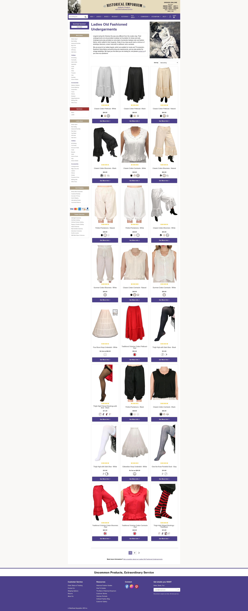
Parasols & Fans (75, 177)
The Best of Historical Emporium (106, 591)
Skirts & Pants (74, 156)
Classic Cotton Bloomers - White (164, 228)
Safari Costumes (75, 226)
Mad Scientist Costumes (77, 228)
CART (174, 16)
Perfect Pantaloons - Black (135, 407)
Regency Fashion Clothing (77, 224)
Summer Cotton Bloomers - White (105, 287)
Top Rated (73, 47)
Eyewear (73, 96)
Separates (73, 64)
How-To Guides (101, 588)
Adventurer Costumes (76, 231)
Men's (72, 112)
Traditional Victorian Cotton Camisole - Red (135, 526)
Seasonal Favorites (75, 43)
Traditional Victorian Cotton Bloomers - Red (105, 526)
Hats (72, 75)
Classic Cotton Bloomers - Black (105, 168)
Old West (133, 16)
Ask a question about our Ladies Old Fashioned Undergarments (142, 559)
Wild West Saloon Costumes (78, 235)
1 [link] (130, 553)
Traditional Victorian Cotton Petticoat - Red (135, 347)
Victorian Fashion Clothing (77, 222)
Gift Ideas (73, 50)
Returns (70, 593)
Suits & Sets (74, 62)
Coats (72, 66)
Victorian (124, 16)
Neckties (73, 77)
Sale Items (73, 52)
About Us (70, 596)
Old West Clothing (75, 220)
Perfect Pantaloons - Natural (105, 228)
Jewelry (73, 170)
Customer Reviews (75, 193)
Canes (72, 91)
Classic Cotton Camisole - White (135, 168)
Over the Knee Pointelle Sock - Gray (164, 466)
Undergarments (75, 166)
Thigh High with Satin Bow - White (105, 466)
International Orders (76, 200)
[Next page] (139, 553)
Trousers (73, 73)
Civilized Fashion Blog (103, 599)
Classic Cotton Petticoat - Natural (164, 108)
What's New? (74, 39)
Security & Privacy (75, 196)
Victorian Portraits (101, 596)
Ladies (98, 16)
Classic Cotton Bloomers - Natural (164, 168)
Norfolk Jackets (75, 233)
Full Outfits (73, 60)
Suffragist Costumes (76, 218)
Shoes (106, 16)
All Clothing (73, 57)
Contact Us (71, 588)
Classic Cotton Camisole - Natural (134, 287)
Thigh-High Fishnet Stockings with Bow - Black (105, 407)
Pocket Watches (75, 87)
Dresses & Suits (75, 147)
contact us (141, 51)
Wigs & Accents (75, 168)
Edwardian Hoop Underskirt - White (135, 466)
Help (164, 16)
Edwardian (144, 16)
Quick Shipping (74, 198)
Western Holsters (75, 85)
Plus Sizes (73, 131)
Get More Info (104, 121)
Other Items (74, 102)
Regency (115, 16)
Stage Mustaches (75, 98)
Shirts (72, 70)
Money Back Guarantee (77, 191)
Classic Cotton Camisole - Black (164, 407)
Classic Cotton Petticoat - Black (135, 108)
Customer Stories (101, 593)
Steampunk (155, 16)
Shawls (73, 175)
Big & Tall (73, 45)
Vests (72, 68)
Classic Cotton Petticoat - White (105, 108)
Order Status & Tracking (75, 585)
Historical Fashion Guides (104, 585)
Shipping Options (73, 591)
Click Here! (79, 27)
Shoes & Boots (74, 79)
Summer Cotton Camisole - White (164, 287)
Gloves (73, 94)
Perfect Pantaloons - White (135, 228)
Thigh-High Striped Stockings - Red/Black (164, 526)
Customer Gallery (101, 601)
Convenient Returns (76, 202)
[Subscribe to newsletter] (178, 590)
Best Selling (74, 41)
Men (91, 16)
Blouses (73, 152)
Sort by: (156, 62)
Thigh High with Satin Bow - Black (164, 347)
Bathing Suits (74, 100)
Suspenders (74, 89)
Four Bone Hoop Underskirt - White (105, 347)
